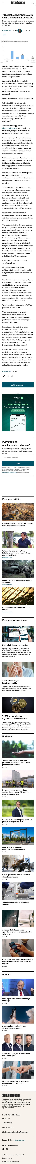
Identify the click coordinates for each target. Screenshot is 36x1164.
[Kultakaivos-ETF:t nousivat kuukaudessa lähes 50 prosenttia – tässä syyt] (18, 512)
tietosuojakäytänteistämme (9, 472)
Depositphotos (19, 1140)
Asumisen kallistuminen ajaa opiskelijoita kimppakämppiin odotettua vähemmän (17, 932)
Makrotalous (6, 30)
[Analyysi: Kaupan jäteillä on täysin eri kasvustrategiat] (18, 1042)
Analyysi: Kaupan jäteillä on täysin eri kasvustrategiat (16, 1055)
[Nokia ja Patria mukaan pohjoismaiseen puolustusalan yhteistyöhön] (18, 808)
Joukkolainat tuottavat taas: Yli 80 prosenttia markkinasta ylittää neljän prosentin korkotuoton (16, 763)
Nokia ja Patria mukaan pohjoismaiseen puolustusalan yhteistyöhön (17, 821)
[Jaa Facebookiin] (4, 376)
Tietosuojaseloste (8, 1155)
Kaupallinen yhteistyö (7, 557)
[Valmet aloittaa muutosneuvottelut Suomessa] (18, 891)
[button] (3, 2)
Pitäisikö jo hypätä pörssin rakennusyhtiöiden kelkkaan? (13, 848)
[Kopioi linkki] (12, 376)
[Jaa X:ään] (8, 376)
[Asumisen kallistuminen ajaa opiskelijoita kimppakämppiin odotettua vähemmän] (18, 918)
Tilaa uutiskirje (7, 1122)
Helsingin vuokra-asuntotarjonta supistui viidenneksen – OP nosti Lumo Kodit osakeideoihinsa (16, 792)
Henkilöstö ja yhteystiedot (11, 1115)
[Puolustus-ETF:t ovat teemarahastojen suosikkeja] (18, 569)
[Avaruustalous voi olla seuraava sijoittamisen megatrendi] (18, 1015)
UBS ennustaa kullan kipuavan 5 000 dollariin (16, 609)
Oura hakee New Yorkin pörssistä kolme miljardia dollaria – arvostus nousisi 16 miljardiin (17, 961)
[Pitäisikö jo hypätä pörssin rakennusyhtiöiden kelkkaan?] (18, 836)
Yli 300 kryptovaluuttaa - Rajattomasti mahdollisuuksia (14, 717)
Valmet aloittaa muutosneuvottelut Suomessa (15, 903)
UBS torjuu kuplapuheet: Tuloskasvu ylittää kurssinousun (16, 876)
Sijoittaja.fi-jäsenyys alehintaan (15, 645)
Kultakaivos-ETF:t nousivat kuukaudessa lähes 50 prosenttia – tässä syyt (17, 524)
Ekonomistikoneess (9, 128)
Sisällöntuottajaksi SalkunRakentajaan (15, 1132)
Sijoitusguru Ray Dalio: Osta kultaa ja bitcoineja (16, 1000)
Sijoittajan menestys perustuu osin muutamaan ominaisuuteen (15, 1082)
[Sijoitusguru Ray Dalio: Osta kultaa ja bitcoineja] (18, 987)
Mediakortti (6, 1119)
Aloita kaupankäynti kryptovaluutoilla (10, 681)
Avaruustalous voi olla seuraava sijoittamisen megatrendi (14, 1027)
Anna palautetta (7, 1127)
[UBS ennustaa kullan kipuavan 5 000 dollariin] (18, 596)
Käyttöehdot (20, 1155)
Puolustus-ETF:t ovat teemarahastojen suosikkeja (16, 581)
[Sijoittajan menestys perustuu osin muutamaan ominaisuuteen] (18, 1070)
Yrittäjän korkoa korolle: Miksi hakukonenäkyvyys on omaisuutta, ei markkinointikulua (16, 553)
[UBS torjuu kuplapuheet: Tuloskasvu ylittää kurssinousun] (18, 863)
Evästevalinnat (7, 1158)
